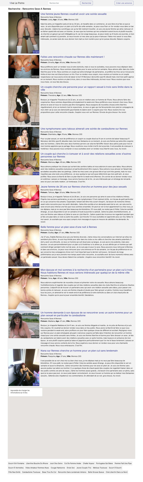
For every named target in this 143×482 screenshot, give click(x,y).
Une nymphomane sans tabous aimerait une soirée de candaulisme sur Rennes (84, 128)
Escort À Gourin (115, 468)
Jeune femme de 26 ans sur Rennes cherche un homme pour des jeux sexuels (84, 186)
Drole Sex (71, 468)
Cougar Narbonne (58, 468)
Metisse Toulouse (100, 468)
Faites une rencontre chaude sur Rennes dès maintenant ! (72, 56)
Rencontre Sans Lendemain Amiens (72, 472)
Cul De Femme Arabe (72, 463)
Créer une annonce (124, 3)
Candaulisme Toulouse (31, 472)
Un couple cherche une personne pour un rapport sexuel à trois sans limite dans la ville (86, 88)
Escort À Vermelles (16, 468)
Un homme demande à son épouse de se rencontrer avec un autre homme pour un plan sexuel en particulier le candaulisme (86, 314)
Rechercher (86, 3)
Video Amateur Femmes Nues (37, 468)
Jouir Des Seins (56, 463)
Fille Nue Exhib (14, 472)
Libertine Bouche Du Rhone (37, 463)
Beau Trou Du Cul (49, 472)
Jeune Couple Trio (84, 468)
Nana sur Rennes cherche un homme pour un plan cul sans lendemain (79, 350)
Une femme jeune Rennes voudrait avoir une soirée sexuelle (74, 14)
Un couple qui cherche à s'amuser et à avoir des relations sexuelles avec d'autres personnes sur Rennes (86, 155)
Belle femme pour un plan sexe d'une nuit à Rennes (69, 227)
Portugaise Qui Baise (104, 463)
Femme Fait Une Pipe (123, 463)
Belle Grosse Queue (96, 472)
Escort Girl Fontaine (16, 463)
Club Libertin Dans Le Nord (116, 472)
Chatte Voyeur (88, 463)
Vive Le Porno (16, 3)
